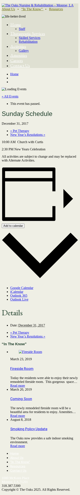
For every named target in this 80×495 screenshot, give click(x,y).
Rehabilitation (28, 41)
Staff (22, 29)
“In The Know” (32, 9)
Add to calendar (13, 225)
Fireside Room (21, 368)
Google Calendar (21, 288)
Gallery (24, 50)
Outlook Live (19, 299)
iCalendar (16, 291)
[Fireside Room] (30, 352)
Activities (18, 46)
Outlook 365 (18, 295)
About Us (8, 9)
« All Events (10, 96)
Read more (17, 385)
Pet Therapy (19, 131)
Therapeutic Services (27, 33)
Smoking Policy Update (28, 429)
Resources (56, 9)
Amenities (18, 55)
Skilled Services (29, 38)
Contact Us (20, 65)
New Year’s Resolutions (27, 134)
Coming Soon (21, 399)
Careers (16, 60)
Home (15, 24)
